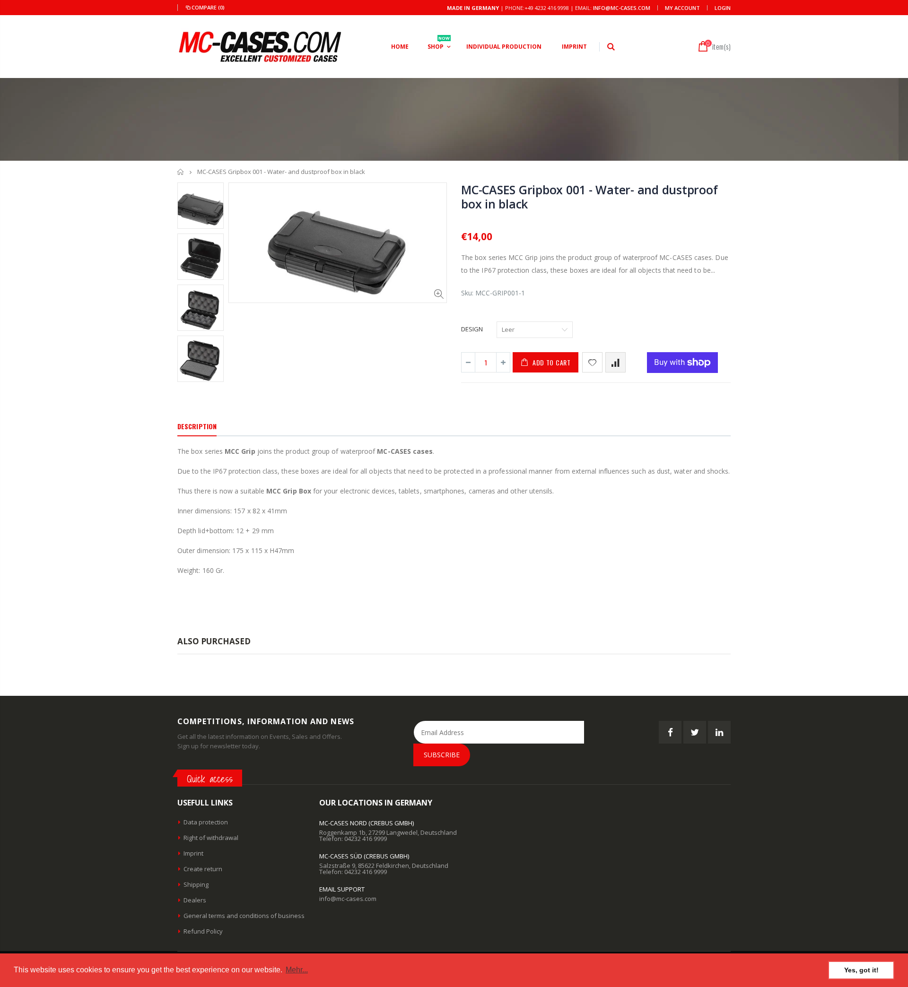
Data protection (205, 822)
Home (180, 172)
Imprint (193, 853)
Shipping (196, 884)
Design (472, 329)
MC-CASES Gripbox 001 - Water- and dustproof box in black (589, 197)
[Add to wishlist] (592, 362)
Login (723, 7)
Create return (202, 869)
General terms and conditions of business (244, 915)
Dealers (194, 900)
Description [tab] (197, 426)
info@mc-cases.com (621, 7)
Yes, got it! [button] (861, 970)
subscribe (442, 754)
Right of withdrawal (210, 837)
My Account (682, 7)
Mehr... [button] (297, 970)
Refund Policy (203, 931)
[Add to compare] (615, 362)
